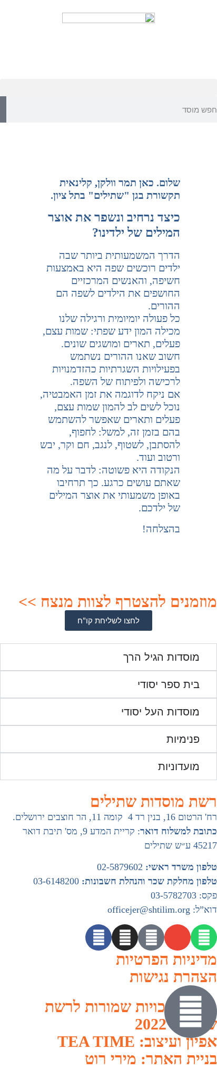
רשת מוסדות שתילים (153, 801)
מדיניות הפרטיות (166, 959)
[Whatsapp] (204, 937)
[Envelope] (177, 937)
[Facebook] (98, 937)
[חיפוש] (3, 109)
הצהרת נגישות (173, 976)
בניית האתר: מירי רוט (151, 1058)
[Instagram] (125, 937)
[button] (108, 87)
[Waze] (151, 937)
